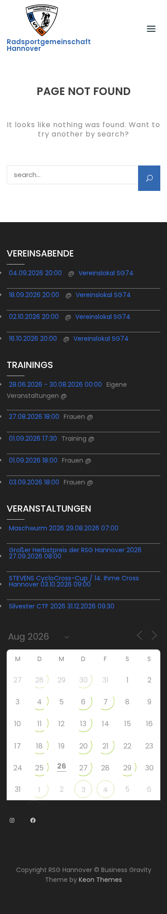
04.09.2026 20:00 (35, 273)
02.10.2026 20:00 (34, 316)
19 (61, 746)
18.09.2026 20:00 (34, 294)
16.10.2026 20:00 (33, 338)
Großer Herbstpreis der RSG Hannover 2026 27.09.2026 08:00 (75, 553)
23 (149, 746)
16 (149, 724)
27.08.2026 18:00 (34, 416)
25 (39, 768)
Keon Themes (100, 879)
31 (105, 680)
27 (17, 680)
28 (39, 680)
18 (39, 746)
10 (17, 724)
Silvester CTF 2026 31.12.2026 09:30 (61, 606)
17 (17, 746)
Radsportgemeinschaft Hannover (49, 45)
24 (17, 768)
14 (105, 724)
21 (105, 746)
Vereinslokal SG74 (106, 273)
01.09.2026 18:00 (33, 460)
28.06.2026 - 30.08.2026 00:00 (55, 384)
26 (61, 766)
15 (127, 724)
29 (61, 680)
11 (39, 724)
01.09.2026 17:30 (33, 438)
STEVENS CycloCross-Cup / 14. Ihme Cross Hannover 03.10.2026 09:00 (74, 581)
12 (61, 724)
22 (127, 746)
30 (83, 680)
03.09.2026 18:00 (34, 482)
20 (83, 746)
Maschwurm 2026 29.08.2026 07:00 (63, 528)
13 (83, 724)
